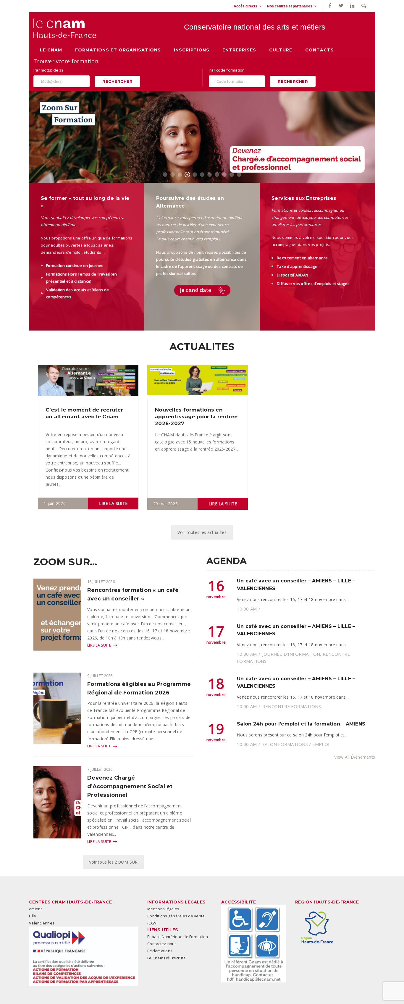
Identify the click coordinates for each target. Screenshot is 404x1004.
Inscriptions (191, 50)
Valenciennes (41, 923)
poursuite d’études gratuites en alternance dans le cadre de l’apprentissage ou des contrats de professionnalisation (201, 266)
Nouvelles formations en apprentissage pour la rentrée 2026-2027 (196, 416)
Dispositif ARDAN (292, 275)
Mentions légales (163, 908)
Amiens (36, 908)
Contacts (319, 50)
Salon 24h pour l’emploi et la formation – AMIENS (301, 724)
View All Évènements (354, 757)
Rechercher (117, 81)
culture (280, 50)
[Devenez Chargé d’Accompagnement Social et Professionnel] (57, 802)
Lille (32, 916)
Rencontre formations (291, 706)
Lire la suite (113, 503)
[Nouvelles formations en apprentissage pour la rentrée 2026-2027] (197, 381)
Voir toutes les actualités (202, 532)
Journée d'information (291, 654)
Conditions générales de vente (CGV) (176, 919)
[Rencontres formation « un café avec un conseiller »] (57, 620)
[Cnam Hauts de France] (64, 28)
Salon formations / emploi (295, 744)
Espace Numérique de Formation (177, 936)
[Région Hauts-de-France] (317, 927)
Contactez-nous (162, 943)
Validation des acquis (66, 289)
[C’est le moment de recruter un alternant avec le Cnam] (88, 381)
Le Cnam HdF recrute (166, 958)
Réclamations (159, 950)
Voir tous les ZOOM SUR (113, 862)
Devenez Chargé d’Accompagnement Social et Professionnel (130, 786)
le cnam (51, 50)
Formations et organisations (118, 50)
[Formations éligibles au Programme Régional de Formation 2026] (57, 714)
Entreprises (239, 50)
